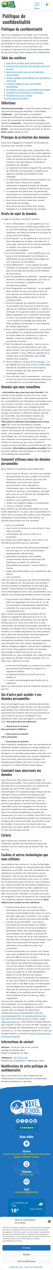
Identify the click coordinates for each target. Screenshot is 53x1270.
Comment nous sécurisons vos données (24, 92)
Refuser (26, 1254)
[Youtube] (31, 1121)
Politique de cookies (16, 1267)
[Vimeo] (35, 1121)
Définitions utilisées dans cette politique (25, 63)
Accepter (26, 1248)
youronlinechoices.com (35, 1016)
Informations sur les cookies (19, 95)
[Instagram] (22, 1121)
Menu (37, 8)
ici (11, 1030)
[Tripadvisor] (26, 1121)
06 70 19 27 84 (20, 1057)
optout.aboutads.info (11, 1016)
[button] (49, 1221)
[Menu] (37, 4)
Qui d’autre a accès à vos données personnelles (28, 89)
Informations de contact (17, 98)
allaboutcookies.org (10, 1022)
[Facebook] (18, 1121)
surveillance (39, 361)
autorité (26, 361)
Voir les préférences (27, 1261)
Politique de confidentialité (33, 1267)
